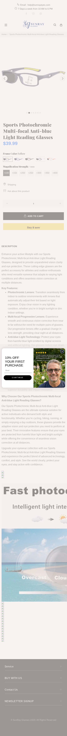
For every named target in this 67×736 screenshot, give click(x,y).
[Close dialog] (62, 351)
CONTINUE (17, 377)
